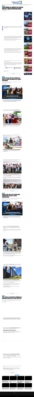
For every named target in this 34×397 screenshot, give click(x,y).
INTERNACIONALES (16, 4)
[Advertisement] (13, 32)
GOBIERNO (7, 4)
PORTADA (4, 4)
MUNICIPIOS (9, 4)
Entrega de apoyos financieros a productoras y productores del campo (24, 4)
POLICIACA (11, 4)
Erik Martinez (5, 200)
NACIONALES (14, 4)
